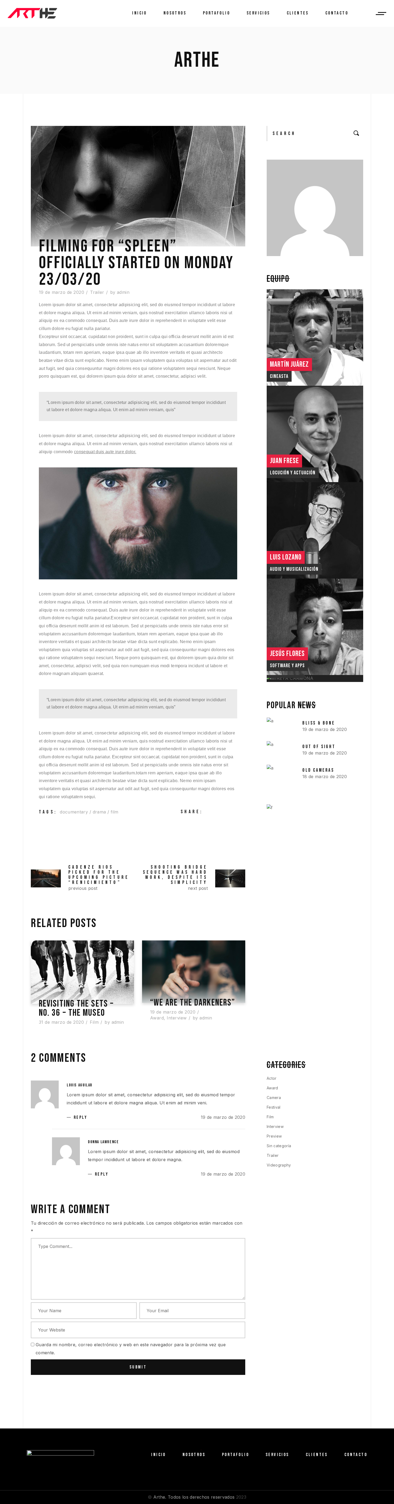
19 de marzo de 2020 (61, 292)
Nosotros (194, 1454)
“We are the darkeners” (192, 1002)
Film (94, 1022)
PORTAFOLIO (235, 1454)
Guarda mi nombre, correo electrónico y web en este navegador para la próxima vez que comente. (131, 1348)
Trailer (97, 292)
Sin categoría (279, 1145)
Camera (274, 1097)
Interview (177, 1018)
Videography (279, 1165)
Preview (274, 1136)
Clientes (317, 1454)
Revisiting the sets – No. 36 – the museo (76, 1008)
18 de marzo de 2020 (324, 776)
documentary (74, 812)
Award (157, 1018)
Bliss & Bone (318, 723)
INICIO (158, 1454)
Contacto (355, 1454)
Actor (272, 1078)
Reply (80, 1117)
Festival (274, 1107)
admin (123, 292)
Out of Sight (318, 746)
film (114, 812)
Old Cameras (318, 770)
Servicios (277, 1454)
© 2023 (197, 1497)
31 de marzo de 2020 (61, 1022)
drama (99, 812)
